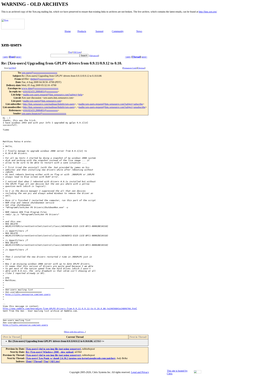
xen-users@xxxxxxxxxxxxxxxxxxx (39, 72)
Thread (136, 57)
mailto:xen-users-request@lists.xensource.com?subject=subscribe (111, 104)
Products (81, 31)
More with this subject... (75, 332)
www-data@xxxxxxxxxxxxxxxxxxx (40, 88)
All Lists (77, 52)
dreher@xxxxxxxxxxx (42, 79)
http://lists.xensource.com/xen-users (27, 294)
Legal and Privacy (140, 372)
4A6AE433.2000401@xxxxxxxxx (40, 91)
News (139, 31)
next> (19, 57)
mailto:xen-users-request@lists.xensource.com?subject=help (52, 94)
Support (99, 31)
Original (141, 68)
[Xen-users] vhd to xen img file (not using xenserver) (53, 349)
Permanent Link (129, 68)
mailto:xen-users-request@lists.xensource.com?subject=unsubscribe (112, 107)
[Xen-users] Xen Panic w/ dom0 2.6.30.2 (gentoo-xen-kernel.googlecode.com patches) (70, 358)
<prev (5, 57)
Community (118, 31)
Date (12, 57)
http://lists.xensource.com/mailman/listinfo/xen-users (48, 104)
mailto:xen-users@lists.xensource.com (42, 101)
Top (70, 52)
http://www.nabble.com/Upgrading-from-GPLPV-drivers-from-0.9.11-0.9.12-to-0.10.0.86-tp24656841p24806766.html (70, 308)
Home (68, 31)
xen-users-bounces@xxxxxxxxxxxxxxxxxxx (44, 113)
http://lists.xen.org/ (208, 11)
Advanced (94, 55)
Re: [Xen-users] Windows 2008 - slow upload (49, 352)
